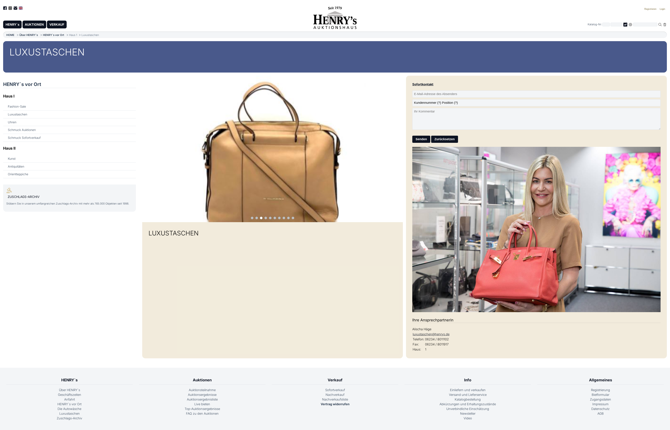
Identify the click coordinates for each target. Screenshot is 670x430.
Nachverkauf (335, 395)
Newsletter (467, 413)
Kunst (12, 158)
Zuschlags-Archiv (69, 418)
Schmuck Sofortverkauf (24, 137)
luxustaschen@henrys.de (431, 334)
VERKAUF (56, 24)
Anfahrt (69, 399)
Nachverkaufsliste (335, 399)
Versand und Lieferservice (468, 395)
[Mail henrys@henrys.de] (15, 8)
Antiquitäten (16, 166)
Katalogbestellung (468, 399)
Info (467, 380)
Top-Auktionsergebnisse (202, 409)
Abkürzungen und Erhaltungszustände (468, 404)
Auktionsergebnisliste (202, 399)
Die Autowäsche (69, 409)
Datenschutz (600, 409)
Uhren (12, 122)
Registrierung (600, 390)
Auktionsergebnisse (202, 395)
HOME (10, 35)
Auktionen (202, 380)
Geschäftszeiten (69, 395)
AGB (600, 413)
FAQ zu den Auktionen (202, 413)
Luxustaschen (17, 114)
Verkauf (335, 380)
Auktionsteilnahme (202, 390)
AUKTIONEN (34, 24)
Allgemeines (600, 380)
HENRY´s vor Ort (53, 35)
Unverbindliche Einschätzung (467, 409)
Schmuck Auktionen (22, 130)
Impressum (600, 404)
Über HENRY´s (28, 35)
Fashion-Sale (17, 106)
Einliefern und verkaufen (468, 390)
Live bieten (202, 404)
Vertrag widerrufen (335, 404)
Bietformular (600, 395)
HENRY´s (12, 24)
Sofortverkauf (335, 390)
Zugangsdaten (600, 399)
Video (468, 418)
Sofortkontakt (422, 84)
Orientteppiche (18, 174)
